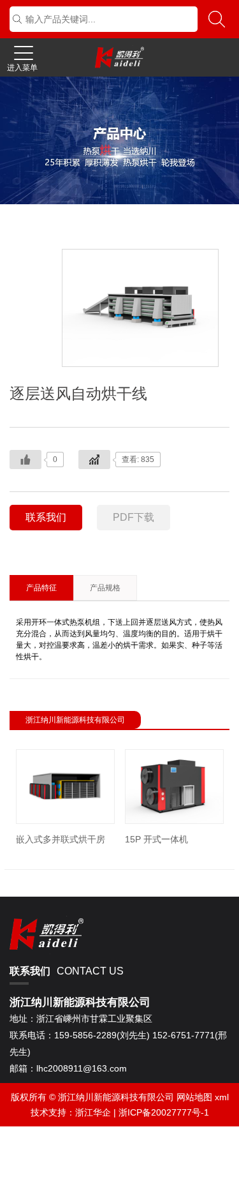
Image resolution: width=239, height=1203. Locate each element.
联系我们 (45, 517)
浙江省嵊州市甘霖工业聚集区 (81, 1018)
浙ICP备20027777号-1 (164, 1112)
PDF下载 (133, 517)
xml (222, 1097)
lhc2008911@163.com (68, 1068)
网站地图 (194, 1097)
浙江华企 (93, 1112)
